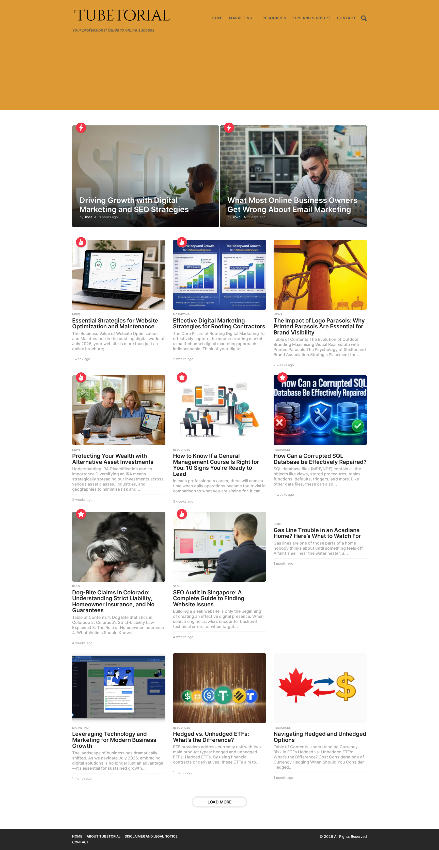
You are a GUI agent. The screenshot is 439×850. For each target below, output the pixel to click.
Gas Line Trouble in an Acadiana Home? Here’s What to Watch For (317, 533)
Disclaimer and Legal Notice (151, 836)
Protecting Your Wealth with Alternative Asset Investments (112, 458)
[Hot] (81, 242)
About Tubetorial (103, 836)
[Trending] (81, 128)
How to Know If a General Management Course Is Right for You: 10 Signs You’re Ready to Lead (216, 464)
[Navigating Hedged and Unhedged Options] (320, 688)
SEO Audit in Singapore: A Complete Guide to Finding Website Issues (208, 598)
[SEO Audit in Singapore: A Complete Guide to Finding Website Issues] (219, 547)
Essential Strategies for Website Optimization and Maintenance (115, 323)
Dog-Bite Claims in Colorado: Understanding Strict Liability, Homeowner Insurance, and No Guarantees (113, 601)
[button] (364, 18)
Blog (76, 586)
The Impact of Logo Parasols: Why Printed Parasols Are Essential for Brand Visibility (319, 326)
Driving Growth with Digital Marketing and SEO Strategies (134, 205)
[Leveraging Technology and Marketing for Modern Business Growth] (118, 688)
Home (217, 18)
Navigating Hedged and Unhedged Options (320, 736)
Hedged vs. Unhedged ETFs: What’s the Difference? (211, 736)
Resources (274, 18)
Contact (346, 18)
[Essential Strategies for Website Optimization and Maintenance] (118, 275)
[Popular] (182, 377)
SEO (176, 586)
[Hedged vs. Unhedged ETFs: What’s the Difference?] (219, 688)
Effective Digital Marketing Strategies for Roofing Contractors (219, 323)
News (76, 314)
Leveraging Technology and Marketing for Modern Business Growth (114, 739)
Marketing (241, 18)
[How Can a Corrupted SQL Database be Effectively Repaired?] (320, 410)
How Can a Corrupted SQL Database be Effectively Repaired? (320, 458)
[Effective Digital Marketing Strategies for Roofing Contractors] (219, 275)
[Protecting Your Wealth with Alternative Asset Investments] (118, 410)
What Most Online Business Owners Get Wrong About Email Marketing (292, 205)
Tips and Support (312, 18)
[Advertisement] (219, 74)
